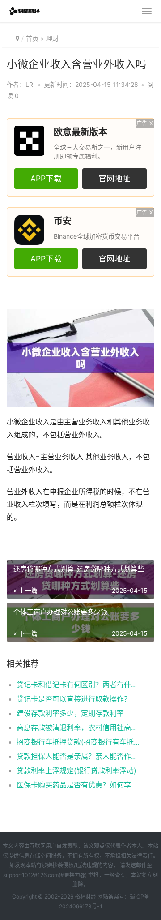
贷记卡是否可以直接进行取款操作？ (74, 698)
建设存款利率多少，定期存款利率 (70, 713)
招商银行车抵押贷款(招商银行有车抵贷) (78, 741)
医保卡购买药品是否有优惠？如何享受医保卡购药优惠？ (78, 784)
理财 (52, 38)
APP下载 (46, 178)
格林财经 (85, 896)
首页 (32, 38)
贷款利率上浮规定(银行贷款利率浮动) (76, 770)
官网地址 (114, 178)
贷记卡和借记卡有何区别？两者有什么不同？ (78, 684)
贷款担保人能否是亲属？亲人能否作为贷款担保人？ (78, 756)
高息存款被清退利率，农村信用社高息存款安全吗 (78, 727)
